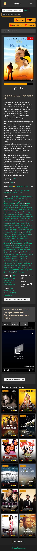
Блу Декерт (14, 205)
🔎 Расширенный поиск (11, 15)
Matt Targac (24, 261)
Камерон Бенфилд (17, 238)
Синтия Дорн (23, 221)
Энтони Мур (25, 223)
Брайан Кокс (14, 196)
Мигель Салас (9, 254)
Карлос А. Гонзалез (10, 234)
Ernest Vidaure (15, 256)
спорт (28, 186)
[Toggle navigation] (31, 3)
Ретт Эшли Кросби (11, 221)
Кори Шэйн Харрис (17, 258)
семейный (20, 186)
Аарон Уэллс (14, 252)
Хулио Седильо (27, 216)
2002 (14, 179)
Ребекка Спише (18, 236)
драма (10, 186)
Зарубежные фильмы (22, 190)
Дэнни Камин (16, 216)
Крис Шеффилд (9, 212)
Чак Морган (17, 263)
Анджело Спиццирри (23, 212)
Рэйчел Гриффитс (26, 196)
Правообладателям (18, 548)
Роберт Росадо (19, 272)
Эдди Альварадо (20, 254)
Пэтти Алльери (16, 243)
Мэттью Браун (9, 214)
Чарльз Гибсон (27, 232)
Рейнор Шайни (13, 201)
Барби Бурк (15, 261)
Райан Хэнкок (20, 245)
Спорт (20, 192)
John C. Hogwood (26, 270)
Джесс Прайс (8, 272)
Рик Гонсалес (25, 201)
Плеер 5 (24, 324)
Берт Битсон (25, 247)
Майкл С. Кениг (14, 223)
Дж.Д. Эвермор (28, 210)
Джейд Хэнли (21, 250)
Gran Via (7, 293)
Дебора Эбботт (20, 214)
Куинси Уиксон (23, 265)
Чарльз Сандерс (16, 227)
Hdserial (17, 3)
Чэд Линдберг (20, 203)
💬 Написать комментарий (14, 379)
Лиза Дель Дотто (16, 241)
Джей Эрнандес (20, 198)
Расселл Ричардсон (11, 218)
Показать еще (18, 541)
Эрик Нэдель (27, 263)
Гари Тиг (30, 218)
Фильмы (7, 192)
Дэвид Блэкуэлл (9, 250)
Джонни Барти (20, 225)
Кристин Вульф (9, 245)
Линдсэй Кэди (14, 270)
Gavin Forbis (12, 267)
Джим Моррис (9, 225)
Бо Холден (23, 218)
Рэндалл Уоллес (9, 284)
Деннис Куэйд (9, 198)
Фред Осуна (21, 267)
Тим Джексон (16, 232)
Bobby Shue (8, 236)
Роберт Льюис (24, 205)
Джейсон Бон (15, 247)
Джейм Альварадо (10, 265)
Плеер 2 (15, 324)
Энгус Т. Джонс (20, 207)
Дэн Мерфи (13, 230)
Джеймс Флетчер (26, 252)
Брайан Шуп (22, 230)
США (11, 183)
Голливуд (13, 192)
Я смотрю (29, 328)
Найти (26, 10)
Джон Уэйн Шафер (24, 234)
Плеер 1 (6, 324)
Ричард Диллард (16, 210)
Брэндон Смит (9, 207)
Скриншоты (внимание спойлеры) (17, 299)
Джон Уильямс (9, 203)
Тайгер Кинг (8, 263)
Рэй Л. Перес (27, 243)
